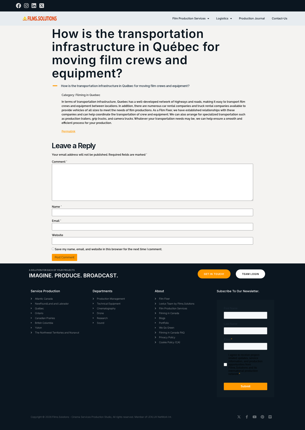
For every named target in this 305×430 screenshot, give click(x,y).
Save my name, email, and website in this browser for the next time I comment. (108, 249)
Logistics (222, 18)
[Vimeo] (270, 417)
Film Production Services (189, 18)
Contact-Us (279, 18)
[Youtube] (254, 417)
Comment (59, 161)
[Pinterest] (262, 417)
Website (57, 235)
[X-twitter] (239, 417)
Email (56, 220)
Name (57, 206)
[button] (152, 86)
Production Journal (252, 18)
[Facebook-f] (247, 417)
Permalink (68, 131)
